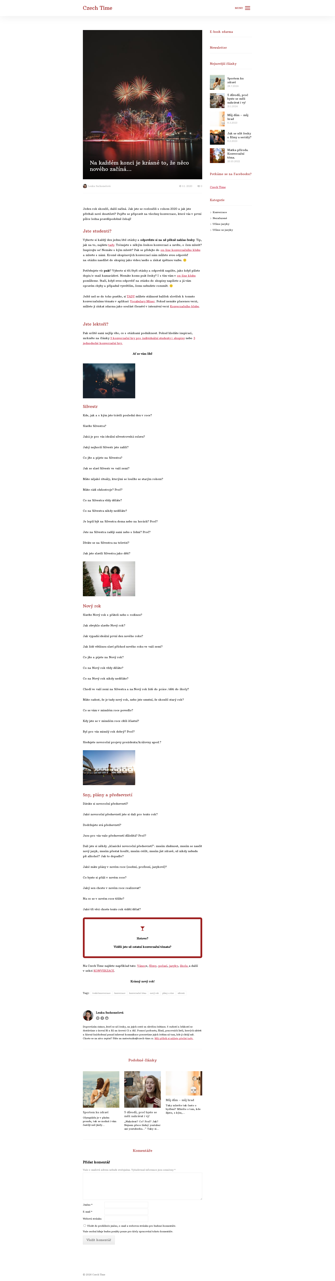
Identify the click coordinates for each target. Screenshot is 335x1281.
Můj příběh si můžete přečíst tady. (174, 1038)
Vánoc (141, 966)
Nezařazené (220, 218)
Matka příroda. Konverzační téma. (237, 153)
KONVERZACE (104, 970)
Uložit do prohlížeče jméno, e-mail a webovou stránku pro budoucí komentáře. (131, 1225)
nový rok (154, 993)
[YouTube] (107, 1018)
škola (184, 966)
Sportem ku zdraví (95, 1112)
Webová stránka (92, 1218)
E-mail (87, 1211)
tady (111, 245)
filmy (152, 966)
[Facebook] (102, 1018)
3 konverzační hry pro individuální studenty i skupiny (147, 338)
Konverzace (220, 212)
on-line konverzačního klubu (180, 250)
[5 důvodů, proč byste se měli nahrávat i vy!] (142, 1089)
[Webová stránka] (97, 1018)
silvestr (181, 993)
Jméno (87, 1204)
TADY (131, 296)
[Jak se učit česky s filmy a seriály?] (217, 137)
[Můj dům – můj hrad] (184, 1083)
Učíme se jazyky (223, 229)
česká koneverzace (101, 993)
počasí (162, 966)
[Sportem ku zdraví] (101, 1089)
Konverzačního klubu (184, 306)
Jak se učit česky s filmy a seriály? (239, 135)
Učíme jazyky (221, 224)
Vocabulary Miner (142, 301)
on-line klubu (186, 275)
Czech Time (97, 8)
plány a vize (168, 993)
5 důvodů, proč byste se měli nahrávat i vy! (140, 1114)
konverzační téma (137, 993)
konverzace (119, 993)
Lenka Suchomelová (99, 186)
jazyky (173, 966)
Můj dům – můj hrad (180, 1100)
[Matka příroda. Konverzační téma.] (217, 155)
